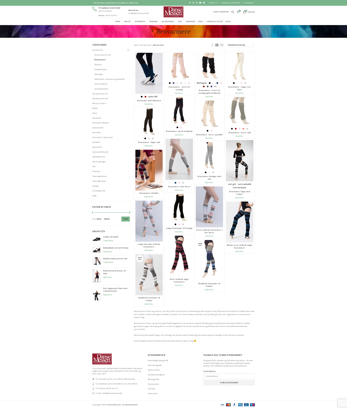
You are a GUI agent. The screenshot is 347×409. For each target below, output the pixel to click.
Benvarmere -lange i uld (149, 142)
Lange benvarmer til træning (179, 228)
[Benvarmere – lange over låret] (239, 66)
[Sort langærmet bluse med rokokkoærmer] (96, 293)
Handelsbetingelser (156, 375)
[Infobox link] (106, 12)
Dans (94, 113)
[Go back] (153, 31)
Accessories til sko (102, 55)
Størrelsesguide (155, 365)
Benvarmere (99, 60)
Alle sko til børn (99, 103)
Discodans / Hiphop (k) (102, 137)
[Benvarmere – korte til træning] (179, 66)
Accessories (97, 50)
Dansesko (96, 118)
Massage (98, 74)
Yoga (94, 195)
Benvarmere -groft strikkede (179, 131)
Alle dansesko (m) (100, 98)
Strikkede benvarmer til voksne (149, 299)
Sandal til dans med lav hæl (115, 258)
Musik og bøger (99, 162)
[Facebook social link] (190, 3)
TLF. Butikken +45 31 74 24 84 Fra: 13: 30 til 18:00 (116, 384)
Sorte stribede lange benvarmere (179, 280)
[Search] (232, 12)
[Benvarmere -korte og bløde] (209, 114)
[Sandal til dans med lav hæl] (96, 261)
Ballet (94, 108)
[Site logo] (173, 12)
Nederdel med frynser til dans (114, 272)
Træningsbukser (99, 176)
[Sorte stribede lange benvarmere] (179, 256)
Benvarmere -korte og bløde (209, 134)
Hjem (136, 45)
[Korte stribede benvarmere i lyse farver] (209, 206)
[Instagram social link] (196, 3)
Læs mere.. (101, 374)
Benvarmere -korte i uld (240, 132)
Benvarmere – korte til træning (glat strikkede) (209, 91)
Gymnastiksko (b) (100, 152)
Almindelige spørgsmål (158, 360)
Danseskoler (98, 128)
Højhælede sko (98, 157)
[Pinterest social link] (204, 3)
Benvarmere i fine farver (179, 186)
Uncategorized (98, 191)
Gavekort (96, 142)
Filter (125, 219)
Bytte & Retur (154, 370)
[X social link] (193, 3)
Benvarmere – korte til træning (179, 88)
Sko (94, 166)
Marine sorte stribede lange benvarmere (239, 246)
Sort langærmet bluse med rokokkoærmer (115, 289)
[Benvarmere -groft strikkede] (179, 110)
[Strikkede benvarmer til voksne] (149, 274)
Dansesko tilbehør (100, 123)
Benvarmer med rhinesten (149, 100)
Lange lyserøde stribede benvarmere (149, 245)
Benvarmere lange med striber (239, 192)
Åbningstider (153, 379)
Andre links (153, 393)
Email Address (209, 371)
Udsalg (95, 186)
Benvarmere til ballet (149, 193)
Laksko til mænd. (110, 237)
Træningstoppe (99, 181)
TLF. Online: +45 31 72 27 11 (107, 388)
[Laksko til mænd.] (96, 239)
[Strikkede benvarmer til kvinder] (209, 260)
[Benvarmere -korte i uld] (239, 111)
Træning (96, 171)
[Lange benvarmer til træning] (179, 207)
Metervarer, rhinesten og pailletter (109, 79)
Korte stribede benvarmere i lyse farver (209, 231)
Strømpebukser (101, 89)
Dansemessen (131, 405)
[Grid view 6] (221, 45)
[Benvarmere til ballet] (149, 170)
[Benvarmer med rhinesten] (149, 73)
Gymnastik (97, 147)
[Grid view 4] (216, 45)
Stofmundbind (100, 84)
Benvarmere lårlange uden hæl (209, 177)
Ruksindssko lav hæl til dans (115, 248)
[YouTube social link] (200, 3)
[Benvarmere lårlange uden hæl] (209, 155)
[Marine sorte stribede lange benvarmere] (239, 222)
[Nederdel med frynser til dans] (96, 276)
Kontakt (151, 389)
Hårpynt (98, 64)
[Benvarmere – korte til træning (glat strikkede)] (209, 66)
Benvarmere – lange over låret (239, 88)
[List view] (212, 45)
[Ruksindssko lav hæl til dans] (96, 250)
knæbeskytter (100, 69)
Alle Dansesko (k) (100, 94)
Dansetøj (96, 132)
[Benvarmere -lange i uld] (149, 121)
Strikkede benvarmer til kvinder (209, 284)
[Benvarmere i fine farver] (179, 159)
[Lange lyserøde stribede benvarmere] (149, 221)
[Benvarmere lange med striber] (239, 160)
